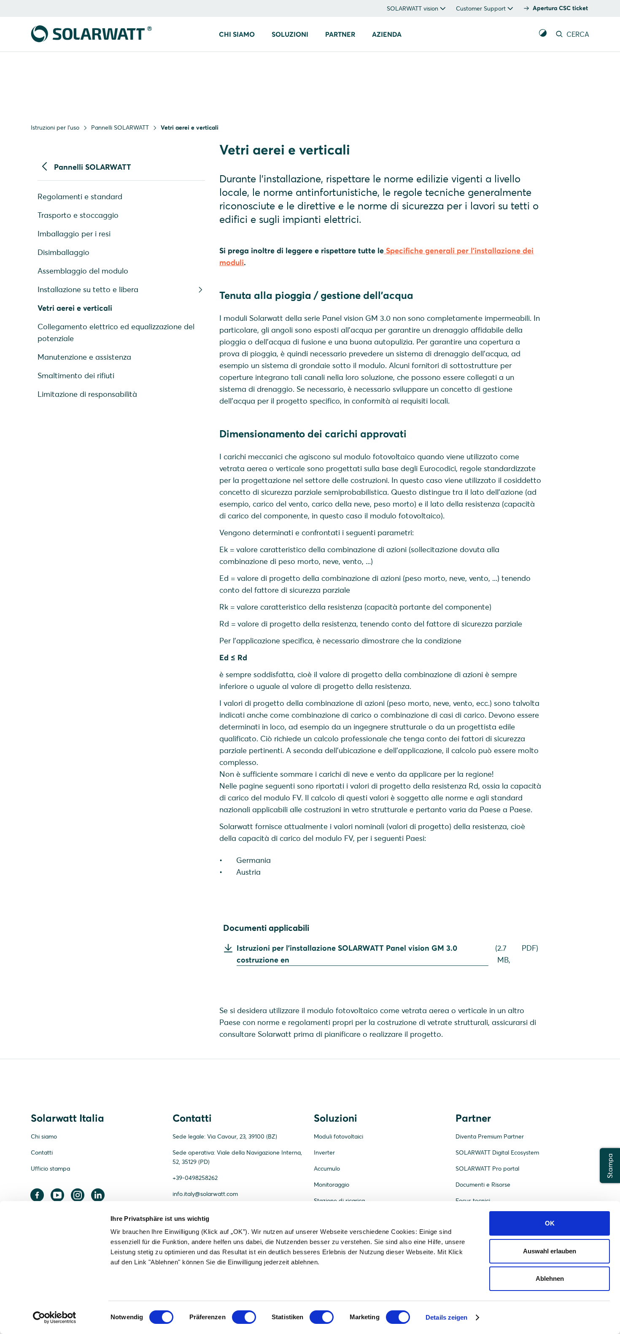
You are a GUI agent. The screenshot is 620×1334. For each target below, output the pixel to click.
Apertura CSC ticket (560, 8)
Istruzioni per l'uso (55, 127)
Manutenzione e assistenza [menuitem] (84, 357)
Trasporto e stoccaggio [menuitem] (78, 215)
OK (550, 1223)
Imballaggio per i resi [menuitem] (74, 234)
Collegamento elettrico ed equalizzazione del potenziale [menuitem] (116, 332)
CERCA (577, 34)
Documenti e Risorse (483, 1184)
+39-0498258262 (195, 1178)
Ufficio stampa (50, 1168)
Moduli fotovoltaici (338, 1136)
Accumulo (327, 1168)
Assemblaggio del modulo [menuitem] (83, 271)
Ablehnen (550, 1278)
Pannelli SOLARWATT (120, 127)
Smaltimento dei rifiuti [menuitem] (76, 375)
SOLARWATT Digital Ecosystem (497, 1152)
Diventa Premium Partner (490, 1136)
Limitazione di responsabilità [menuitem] (87, 394)
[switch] (244, 1317)
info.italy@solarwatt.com (205, 1194)
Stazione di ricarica (339, 1200)
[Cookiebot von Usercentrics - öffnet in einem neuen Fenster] (55, 1317)
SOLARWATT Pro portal (487, 1168)
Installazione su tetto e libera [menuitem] (88, 289)
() (387, 954)
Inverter (324, 1152)
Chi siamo (44, 1136)
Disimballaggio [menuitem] (63, 252)
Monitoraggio (331, 1184)
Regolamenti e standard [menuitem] (80, 196)
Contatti (42, 1152)
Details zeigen (446, 1317)
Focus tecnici (473, 1200)
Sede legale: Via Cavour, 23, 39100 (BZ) (225, 1136)
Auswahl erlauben (549, 1251)
